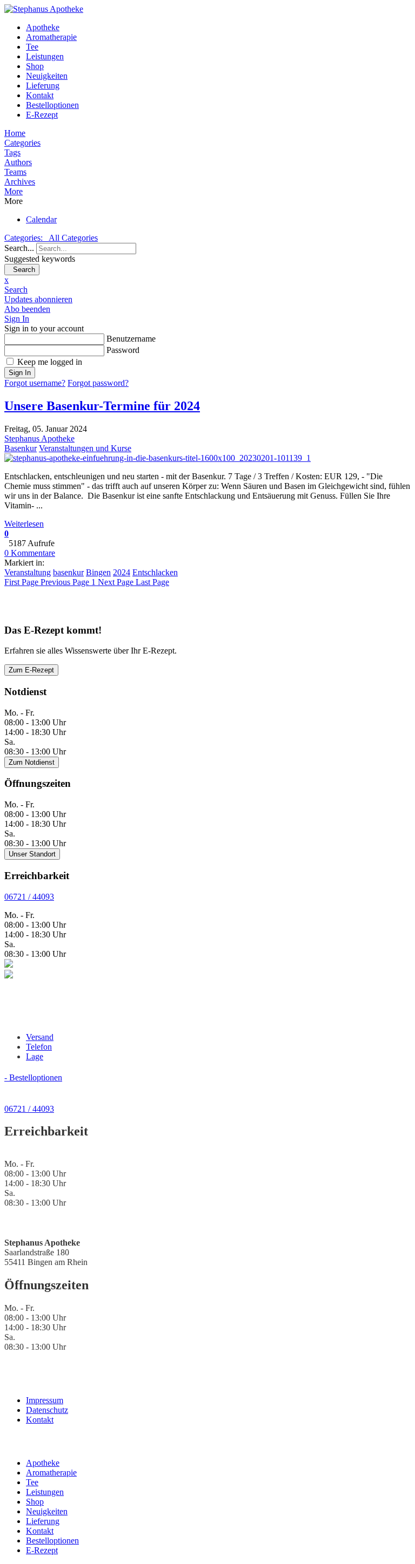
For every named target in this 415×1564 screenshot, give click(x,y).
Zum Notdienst (32, 762)
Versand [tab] (39, 1037)
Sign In (20, 373)
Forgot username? (34, 382)
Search (22, 270)
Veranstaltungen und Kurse (85, 448)
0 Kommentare (29, 552)
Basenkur (20, 448)
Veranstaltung (27, 572)
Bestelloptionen (52, 105)
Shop (35, 66)
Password (122, 350)
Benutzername (131, 338)
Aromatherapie (51, 37)
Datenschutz (47, 1410)
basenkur (68, 572)
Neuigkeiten (47, 75)
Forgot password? (98, 382)
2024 (121, 572)
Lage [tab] (34, 1056)
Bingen (98, 572)
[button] (207, 191)
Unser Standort (32, 854)
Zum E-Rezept (31, 670)
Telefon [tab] (39, 1046)
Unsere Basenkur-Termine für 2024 (102, 406)
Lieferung (42, 85)
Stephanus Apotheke (39, 438)
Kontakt (39, 95)
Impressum (44, 1400)
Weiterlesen (24, 523)
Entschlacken (155, 572)
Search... (19, 248)
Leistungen (45, 56)
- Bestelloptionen (33, 1077)
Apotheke (42, 27)
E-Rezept (42, 114)
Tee (32, 46)
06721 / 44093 (29, 896)
